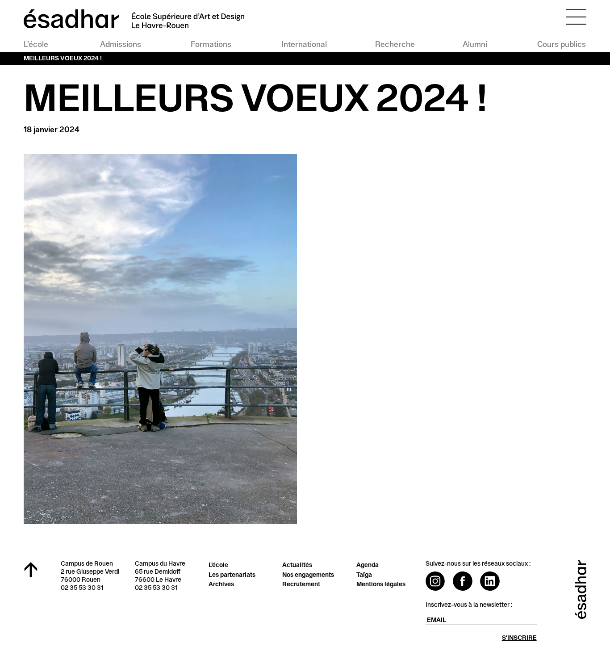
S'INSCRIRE (519, 638)
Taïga (364, 575)
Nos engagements (308, 575)
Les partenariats (232, 575)
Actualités (297, 565)
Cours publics (561, 45)
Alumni (475, 45)
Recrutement (301, 584)
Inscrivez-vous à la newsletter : (469, 605)
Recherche (394, 45)
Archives (221, 584)
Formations (211, 45)
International (303, 45)
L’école (36, 45)
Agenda (367, 565)
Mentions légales (380, 584)
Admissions (120, 45)
